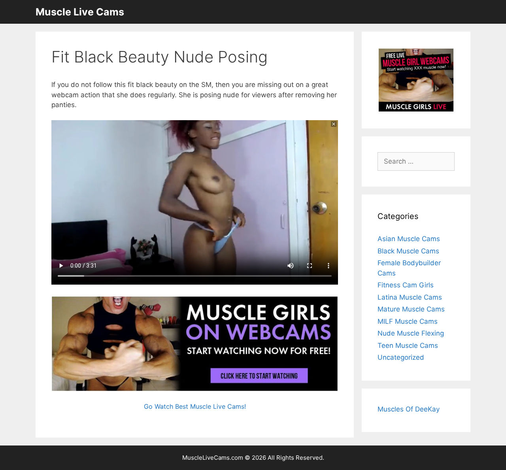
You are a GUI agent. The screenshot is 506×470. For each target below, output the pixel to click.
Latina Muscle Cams (410, 297)
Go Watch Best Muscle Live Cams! (195, 406)
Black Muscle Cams (408, 251)
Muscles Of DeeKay (409, 409)
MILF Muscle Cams (408, 321)
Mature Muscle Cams (411, 309)
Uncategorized (401, 357)
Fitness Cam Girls (406, 285)
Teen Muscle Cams (408, 345)
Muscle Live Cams (80, 12)
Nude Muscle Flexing (411, 333)
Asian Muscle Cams (409, 239)
